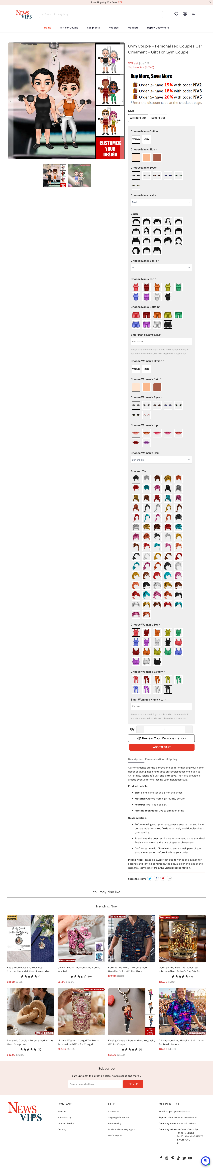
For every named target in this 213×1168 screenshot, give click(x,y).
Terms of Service (66, 1123)
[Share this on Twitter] (149, 878)
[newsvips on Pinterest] (172, 1158)
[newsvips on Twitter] (184, 1158)
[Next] (122, 100)
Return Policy (114, 1123)
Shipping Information (118, 1117)
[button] (93, 28)
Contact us (113, 1111)
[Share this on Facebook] (156, 878)
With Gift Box (138, 118)
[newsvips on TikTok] (178, 1158)
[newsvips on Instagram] (167, 1158)
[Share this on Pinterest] (162, 878)
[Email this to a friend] (169, 878)
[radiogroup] (161, 139)
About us (62, 1111)
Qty (132, 729)
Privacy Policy (64, 1117)
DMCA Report (115, 1135)
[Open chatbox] (205, 1161)
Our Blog (62, 1129)
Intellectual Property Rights (121, 1129)
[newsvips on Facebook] (161, 1158)
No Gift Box (158, 118)
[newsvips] (23, 14)
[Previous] (10, 100)
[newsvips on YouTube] (190, 1158)
